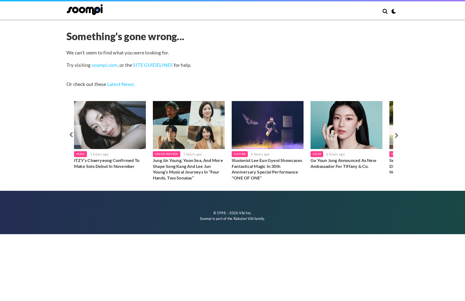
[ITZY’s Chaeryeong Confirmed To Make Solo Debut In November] (110, 125)
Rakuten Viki (244, 218)
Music (80, 153)
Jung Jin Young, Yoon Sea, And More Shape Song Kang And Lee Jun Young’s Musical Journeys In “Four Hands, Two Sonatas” (188, 169)
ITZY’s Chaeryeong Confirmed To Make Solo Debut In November (106, 163)
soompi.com (104, 65)
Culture (240, 153)
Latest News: (121, 84)
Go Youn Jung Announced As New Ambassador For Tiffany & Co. (343, 163)
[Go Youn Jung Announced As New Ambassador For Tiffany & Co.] (346, 125)
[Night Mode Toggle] (393, 12)
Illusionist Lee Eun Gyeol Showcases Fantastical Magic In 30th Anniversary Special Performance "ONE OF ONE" (267, 169)
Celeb (317, 153)
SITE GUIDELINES (153, 65)
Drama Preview (166, 153)
